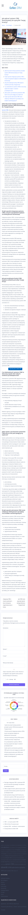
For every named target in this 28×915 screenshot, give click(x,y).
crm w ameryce (9, 853)
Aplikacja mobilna (5, 878)
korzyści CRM (9, 857)
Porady (2, 892)
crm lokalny (23, 849)
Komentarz (5, 628)
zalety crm (16, 870)
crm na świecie (6, 851)
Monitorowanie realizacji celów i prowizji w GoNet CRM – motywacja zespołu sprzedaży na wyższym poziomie (14, 801)
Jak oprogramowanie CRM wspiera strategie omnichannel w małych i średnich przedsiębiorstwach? (14, 807)
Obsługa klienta (5, 890)
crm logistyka (17, 849)
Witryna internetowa (8, 662)
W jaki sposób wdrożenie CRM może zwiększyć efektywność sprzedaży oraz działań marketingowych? (14, 98)
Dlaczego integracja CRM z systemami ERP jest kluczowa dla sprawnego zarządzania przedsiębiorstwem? (14, 784)
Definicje (3, 884)
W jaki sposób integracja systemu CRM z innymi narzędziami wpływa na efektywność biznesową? (15, 78)
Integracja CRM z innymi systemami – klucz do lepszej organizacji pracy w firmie (8, 603)
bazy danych (7, 845)
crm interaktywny (8, 849)
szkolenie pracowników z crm (20, 864)
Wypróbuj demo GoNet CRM (15, 368)
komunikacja (3, 857)
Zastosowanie (4, 896)
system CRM (9, 864)
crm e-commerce (12, 847)
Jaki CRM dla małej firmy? (13, 903)
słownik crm (6, 867)
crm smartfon (23, 851)
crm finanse (23, 847)
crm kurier (13, 849)
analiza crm (3, 845)
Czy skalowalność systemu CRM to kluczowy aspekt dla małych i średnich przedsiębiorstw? (15, 88)
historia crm (21, 855)
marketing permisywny (5, 859)
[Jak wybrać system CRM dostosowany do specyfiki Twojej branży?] (14, 37)
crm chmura (24, 845)
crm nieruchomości (13, 851)
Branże (2, 882)
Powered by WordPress (6, 906)
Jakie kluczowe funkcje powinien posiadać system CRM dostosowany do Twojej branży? (15, 72)
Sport (2, 894)
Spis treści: (10, 722)
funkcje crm (7, 855)
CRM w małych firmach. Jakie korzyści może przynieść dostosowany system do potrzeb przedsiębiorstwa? (14, 790)
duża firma (24, 853)
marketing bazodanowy (20, 857)
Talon (18, 906)
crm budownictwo (18, 845)
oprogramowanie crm (17, 859)
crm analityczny (12, 845)
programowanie (12, 861)
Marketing (3, 888)
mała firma (11, 859)
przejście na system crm (20, 861)
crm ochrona (19, 851)
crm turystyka (3, 853)
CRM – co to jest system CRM (11, 822)
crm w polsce (14, 853)
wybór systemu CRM (8, 870)
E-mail (5, 656)
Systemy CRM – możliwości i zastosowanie (14, 826)
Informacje (3, 886)
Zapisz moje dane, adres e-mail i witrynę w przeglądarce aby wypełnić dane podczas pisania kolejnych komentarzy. (13, 673)
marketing (13, 857)
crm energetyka (18, 847)
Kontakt (3, 910)
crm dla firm (5, 847)
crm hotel (2, 849)
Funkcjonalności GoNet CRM (11, 828)
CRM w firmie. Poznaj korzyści (11, 824)
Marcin (3, 25)
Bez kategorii (9, 25)
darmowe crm (19, 853)
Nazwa (5, 649)
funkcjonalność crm (14, 855)
